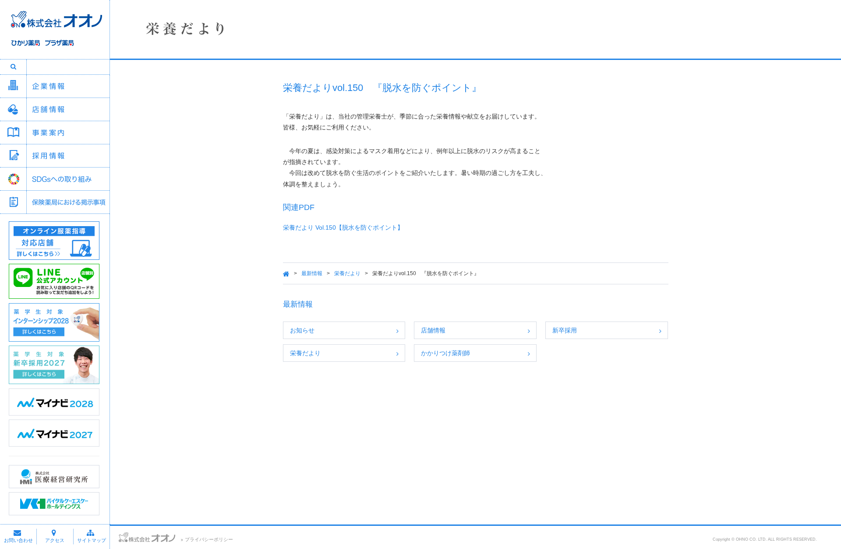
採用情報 (68, 155)
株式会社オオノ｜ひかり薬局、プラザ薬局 (55, 33)
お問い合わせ (18, 540)
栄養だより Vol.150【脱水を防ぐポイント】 (343, 227)
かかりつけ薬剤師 (445, 353)
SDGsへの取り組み (68, 179)
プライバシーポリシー (209, 539)
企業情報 (68, 86)
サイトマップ (91, 540)
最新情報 (311, 273)
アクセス (54, 540)
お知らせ (302, 330)
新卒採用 (564, 330)
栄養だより (347, 273)
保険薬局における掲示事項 (68, 202)
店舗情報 (68, 109)
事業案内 (68, 132)
